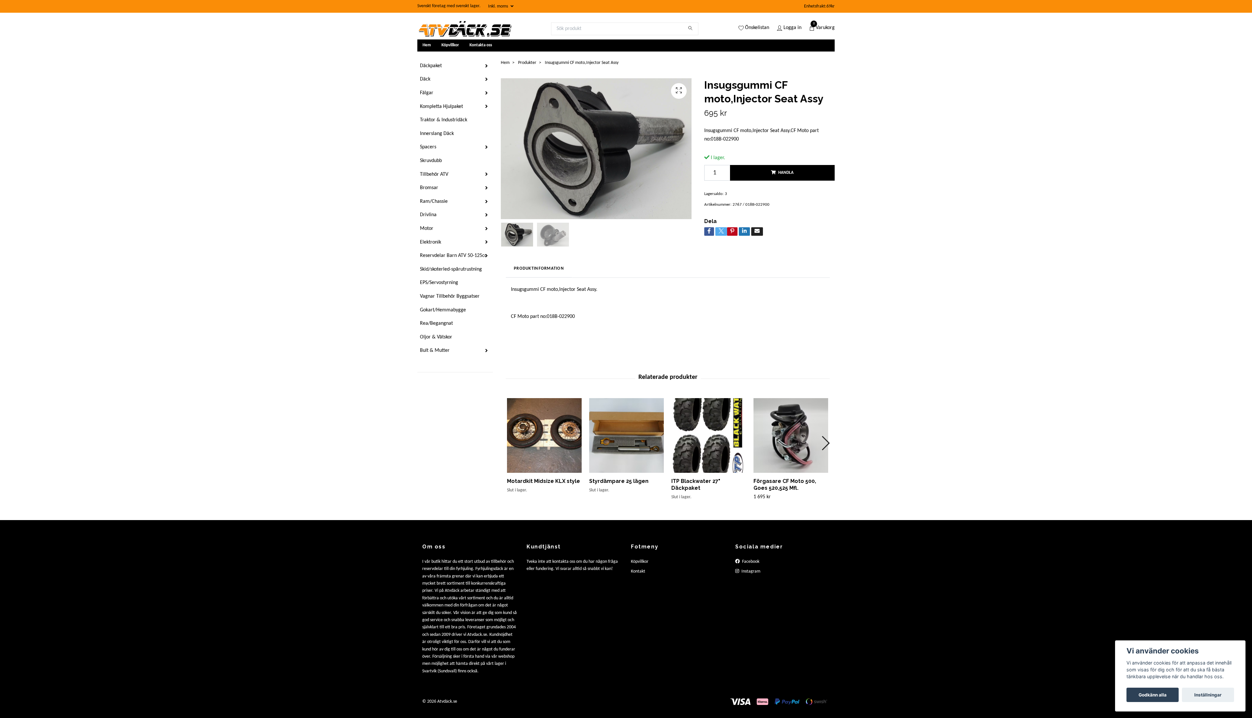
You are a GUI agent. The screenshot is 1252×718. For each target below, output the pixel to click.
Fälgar (426, 93)
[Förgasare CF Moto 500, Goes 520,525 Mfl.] (790, 435)
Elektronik (430, 242)
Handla (786, 173)
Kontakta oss (481, 45)
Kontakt (638, 571)
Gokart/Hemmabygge (443, 310)
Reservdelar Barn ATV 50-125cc (453, 255)
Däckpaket (431, 65)
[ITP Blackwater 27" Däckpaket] (708, 435)
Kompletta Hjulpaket (441, 106)
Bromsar (429, 187)
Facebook (750, 561)
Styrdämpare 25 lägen (618, 481)
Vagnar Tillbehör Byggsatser (450, 296)
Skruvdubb (431, 160)
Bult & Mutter (435, 350)
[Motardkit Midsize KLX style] (544, 435)
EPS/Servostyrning (439, 282)
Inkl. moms (498, 6)
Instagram (750, 571)
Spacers (428, 147)
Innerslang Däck (437, 133)
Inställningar (1208, 694)
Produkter (527, 62)
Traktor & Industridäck (443, 120)
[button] (825, 443)
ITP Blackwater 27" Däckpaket (695, 484)
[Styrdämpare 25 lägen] (626, 435)
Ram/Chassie (434, 201)
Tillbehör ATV (434, 174)
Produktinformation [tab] (539, 268)
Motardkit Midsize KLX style (543, 481)
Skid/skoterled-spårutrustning (451, 269)
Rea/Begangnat (436, 323)
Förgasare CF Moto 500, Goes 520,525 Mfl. (784, 484)
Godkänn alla (1153, 694)
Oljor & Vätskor (436, 337)
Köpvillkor (450, 45)
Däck (425, 79)
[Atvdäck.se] (464, 29)
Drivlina (428, 214)
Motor (426, 228)
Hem (427, 45)
